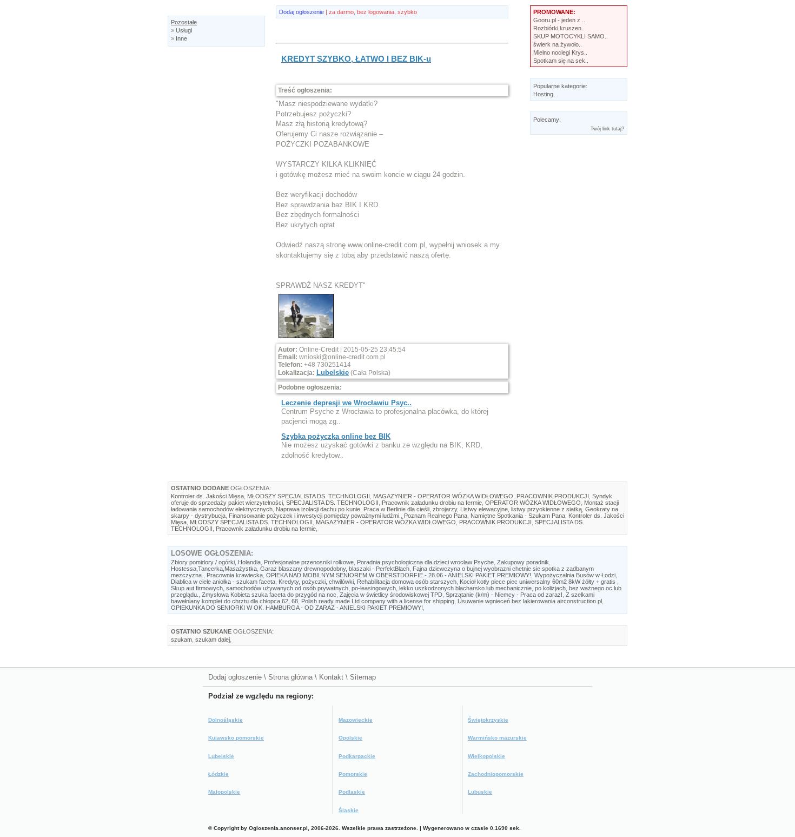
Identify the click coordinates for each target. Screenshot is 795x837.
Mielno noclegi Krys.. (560, 52)
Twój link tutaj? (607, 128)
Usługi (184, 30)
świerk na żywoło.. (557, 44)
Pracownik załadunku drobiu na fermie (432, 502)
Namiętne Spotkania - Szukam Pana (518, 515)
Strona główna (290, 677)
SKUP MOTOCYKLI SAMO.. (570, 36)
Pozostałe (184, 22)
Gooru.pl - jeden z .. (559, 20)
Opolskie (350, 738)
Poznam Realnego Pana (435, 515)
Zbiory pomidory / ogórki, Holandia (216, 562)
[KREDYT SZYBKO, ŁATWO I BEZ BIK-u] (306, 338)
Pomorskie (353, 774)
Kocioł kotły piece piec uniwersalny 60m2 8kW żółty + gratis (538, 581)
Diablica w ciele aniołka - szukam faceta (223, 581)
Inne (181, 38)
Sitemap (363, 677)
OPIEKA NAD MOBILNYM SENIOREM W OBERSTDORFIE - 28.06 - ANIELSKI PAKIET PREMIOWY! (398, 575)
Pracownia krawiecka (235, 575)
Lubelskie (332, 372)
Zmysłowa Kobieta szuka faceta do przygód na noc (269, 594)
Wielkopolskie (486, 756)
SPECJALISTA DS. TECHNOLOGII (332, 502)
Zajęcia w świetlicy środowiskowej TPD (391, 594)
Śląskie (349, 810)
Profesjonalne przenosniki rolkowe (309, 562)
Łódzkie (218, 774)
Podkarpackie (357, 756)
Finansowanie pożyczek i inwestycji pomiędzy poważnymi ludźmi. (315, 515)
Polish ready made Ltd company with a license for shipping (377, 601)
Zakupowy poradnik (523, 562)
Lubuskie (480, 792)
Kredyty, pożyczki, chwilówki (316, 581)
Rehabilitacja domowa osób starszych (406, 581)
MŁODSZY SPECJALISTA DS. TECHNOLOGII (308, 496)
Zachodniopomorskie (496, 774)
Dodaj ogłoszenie (301, 12)
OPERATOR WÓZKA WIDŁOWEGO (533, 502)
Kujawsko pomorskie (236, 738)
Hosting (543, 94)
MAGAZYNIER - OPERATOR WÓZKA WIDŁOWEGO (443, 496)
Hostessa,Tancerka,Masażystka (214, 568)
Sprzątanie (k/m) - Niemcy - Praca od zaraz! (504, 594)
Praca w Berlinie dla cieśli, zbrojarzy (410, 509)
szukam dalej (212, 639)
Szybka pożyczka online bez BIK (335, 436)
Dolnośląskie (225, 720)
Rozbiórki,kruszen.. (559, 28)
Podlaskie (352, 792)
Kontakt (331, 677)
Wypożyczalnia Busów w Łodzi (574, 575)
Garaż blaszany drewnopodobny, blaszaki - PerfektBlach (334, 568)
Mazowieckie (356, 720)
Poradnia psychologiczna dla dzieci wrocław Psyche (425, 562)
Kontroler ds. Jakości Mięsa (207, 496)
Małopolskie (224, 792)
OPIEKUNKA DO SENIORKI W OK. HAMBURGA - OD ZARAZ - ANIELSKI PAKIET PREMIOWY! (297, 607)
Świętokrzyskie (488, 720)
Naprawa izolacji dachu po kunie (318, 509)
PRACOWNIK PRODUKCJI (552, 496)
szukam (181, 639)
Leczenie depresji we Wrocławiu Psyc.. (346, 403)
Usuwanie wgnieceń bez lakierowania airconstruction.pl (530, 601)
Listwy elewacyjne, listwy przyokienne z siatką (521, 509)
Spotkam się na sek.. (560, 60)
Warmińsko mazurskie (497, 738)
